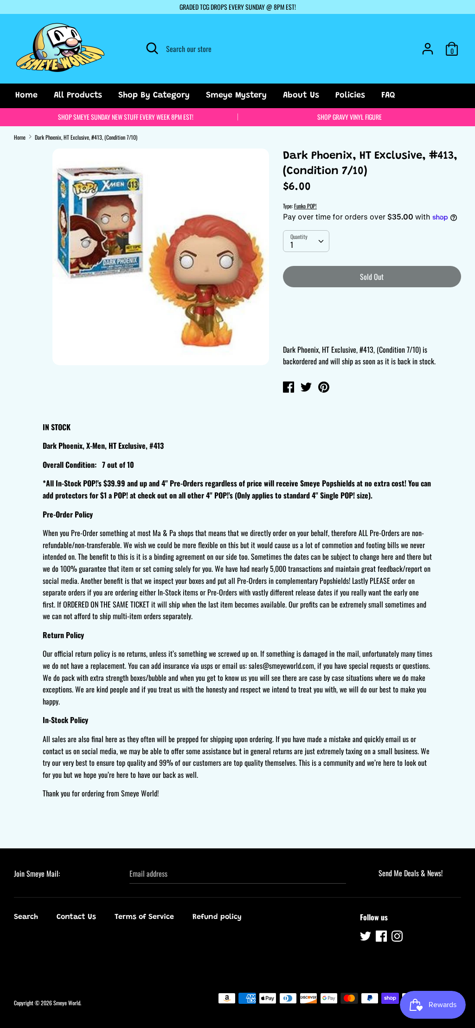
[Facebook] (382, 937)
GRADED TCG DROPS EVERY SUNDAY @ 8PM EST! (238, 7)
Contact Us (76, 917)
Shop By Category (154, 95)
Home (26, 95)
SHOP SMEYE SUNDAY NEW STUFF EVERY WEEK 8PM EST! (125, 117)
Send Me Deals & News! (411, 873)
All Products (78, 95)
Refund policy (217, 917)
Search (26, 917)
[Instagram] (398, 937)
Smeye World (66, 1003)
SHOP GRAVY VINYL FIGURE (349, 117)
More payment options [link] (372, 326)
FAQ (388, 95)
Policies (350, 95)
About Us (301, 95)
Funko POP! (305, 206)
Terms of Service (144, 917)
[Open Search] (152, 48)
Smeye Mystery (236, 95)
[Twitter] (366, 937)
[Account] (427, 45)
